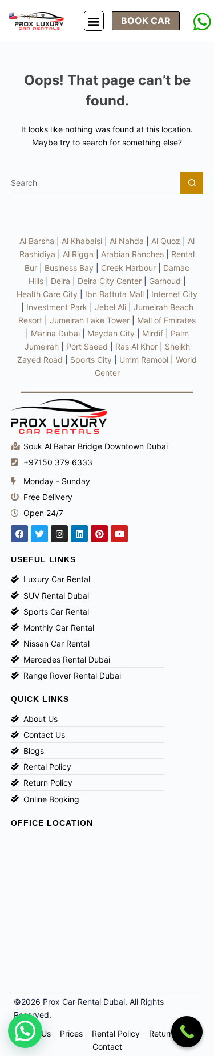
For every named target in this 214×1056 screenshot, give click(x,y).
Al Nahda (127, 241)
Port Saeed (87, 346)
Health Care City (47, 294)
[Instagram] (59, 533)
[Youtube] (119, 533)
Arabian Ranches (132, 254)
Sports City (91, 359)
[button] (94, 21)
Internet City (174, 294)
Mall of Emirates (166, 320)
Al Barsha (36, 241)
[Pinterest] (99, 533)
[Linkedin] (79, 533)
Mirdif (152, 333)
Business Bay (69, 268)
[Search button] (191, 183)
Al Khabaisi (82, 241)
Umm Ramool (143, 359)
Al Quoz (165, 241)
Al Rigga (78, 254)
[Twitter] (39, 533)
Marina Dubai (55, 333)
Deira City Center (110, 281)
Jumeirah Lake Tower (90, 320)
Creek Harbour (128, 268)
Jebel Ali (110, 307)
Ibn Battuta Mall (114, 294)
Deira (60, 281)
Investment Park (56, 307)
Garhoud (165, 281)
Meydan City (111, 333)
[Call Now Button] (187, 1031)
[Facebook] (19, 533)
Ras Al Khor (136, 346)
